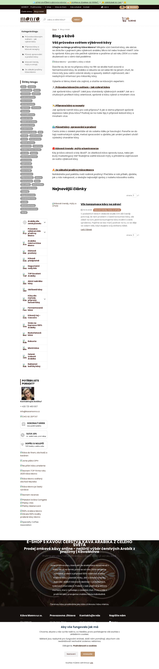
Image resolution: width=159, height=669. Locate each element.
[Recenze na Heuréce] (33, 480)
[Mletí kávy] (32, 465)
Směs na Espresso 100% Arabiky (35, 325)
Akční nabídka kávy (35, 282)
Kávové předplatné (33, 259)
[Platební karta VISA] (26, 502)
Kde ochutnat (75, 7)
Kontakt (86, 7)
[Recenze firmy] (29, 494)
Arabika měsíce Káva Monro (34, 243)
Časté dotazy (26, 11)
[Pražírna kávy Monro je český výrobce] (33, 488)
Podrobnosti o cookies (85, 645)
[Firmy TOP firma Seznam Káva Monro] (33, 472)
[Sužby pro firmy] (29, 460)
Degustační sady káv (34, 267)
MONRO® (24, 7)
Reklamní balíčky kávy (34, 365)
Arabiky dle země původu (34, 222)
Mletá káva (33, 348)
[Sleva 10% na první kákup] (33, 434)
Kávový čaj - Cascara (34, 316)
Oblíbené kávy (35, 289)
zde (91, 663)
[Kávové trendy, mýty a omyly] (65, 216)
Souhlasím (87, 654)
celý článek (86, 229)
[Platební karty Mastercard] (30, 505)
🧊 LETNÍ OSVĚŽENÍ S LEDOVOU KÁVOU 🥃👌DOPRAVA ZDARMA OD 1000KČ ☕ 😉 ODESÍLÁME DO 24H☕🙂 (79, 2)
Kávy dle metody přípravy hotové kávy (34, 299)
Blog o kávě (39, 11)
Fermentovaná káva (35, 308)
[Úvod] (30, 19)
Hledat (77, 20)
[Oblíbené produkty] (122, 7)
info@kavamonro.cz (30, 411)
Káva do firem (60, 7)
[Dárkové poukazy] (33, 424)
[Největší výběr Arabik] (33, 444)
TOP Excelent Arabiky (34, 274)
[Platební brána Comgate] (33, 499)
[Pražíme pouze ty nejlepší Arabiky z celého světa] (31, 511)
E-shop (48, 7)
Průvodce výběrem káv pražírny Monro (34, 232)
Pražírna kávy (36, 7)
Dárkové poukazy (32, 251)
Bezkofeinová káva (34, 334)
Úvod (54, 29)
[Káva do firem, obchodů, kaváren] (33, 454)
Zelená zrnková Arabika (32, 356)
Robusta (32, 341)
